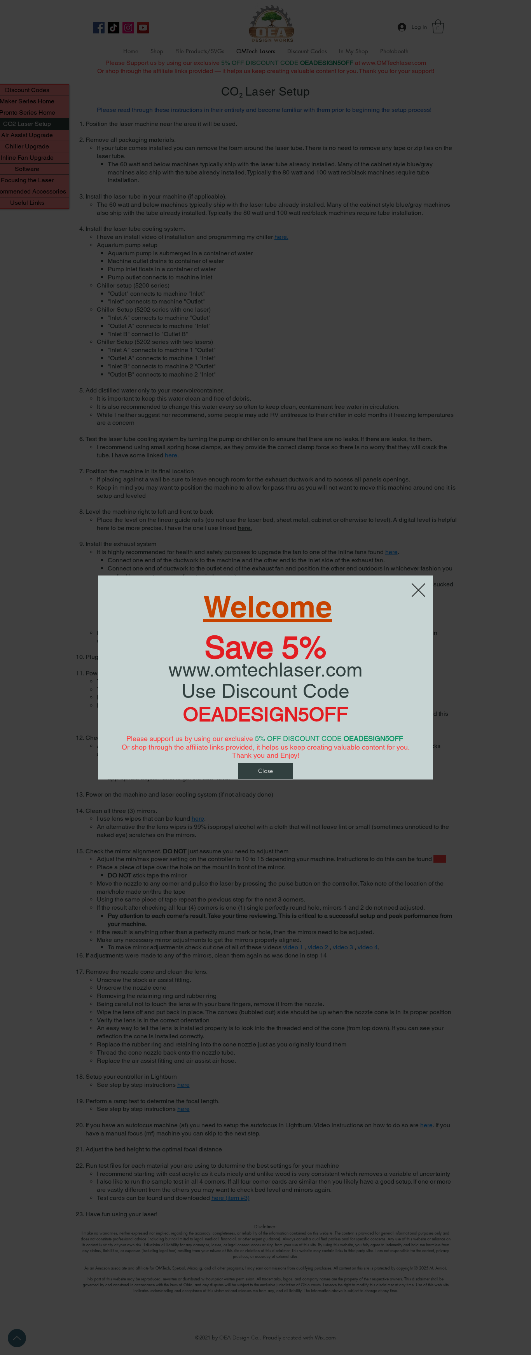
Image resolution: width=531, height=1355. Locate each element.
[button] (265, 771)
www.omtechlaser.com (265, 669)
